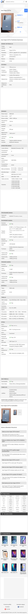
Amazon (24, 511)
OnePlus (24, 498)
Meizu (17, 501)
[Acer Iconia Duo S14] (14, 540)
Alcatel (3, 511)
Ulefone (10, 507)
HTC (24, 501)
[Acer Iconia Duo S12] (4, 540)
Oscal (10, 509)
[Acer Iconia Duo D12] (23, 540)
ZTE (4, 503)
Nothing (10, 511)
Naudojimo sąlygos (21, 604)
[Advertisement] (14, 6)
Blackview (4, 509)
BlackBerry (4, 507)
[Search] (24, 2)
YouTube (8, 609)
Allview (17, 509)
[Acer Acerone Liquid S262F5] (23, 567)
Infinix (10, 503)
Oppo (4, 498)
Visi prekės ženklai (8, 514)
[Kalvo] (3, 2)
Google (17, 500)
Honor (17, 503)
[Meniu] (26, 2)
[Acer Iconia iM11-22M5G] (4, 554)
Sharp (24, 509)
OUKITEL (17, 507)
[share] (26, 10)
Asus (4, 501)
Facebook (21, 606)
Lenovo (3, 500)
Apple (10, 496)
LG (10, 498)
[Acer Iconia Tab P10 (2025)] (14, 554)
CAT (10, 505)
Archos (24, 507)
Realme (10, 501)
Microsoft (24, 505)
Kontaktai (7, 606)
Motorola (17, 498)
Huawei (17, 496)
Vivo (24, 503)
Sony (4, 505)
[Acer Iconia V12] (4, 567)
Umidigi (17, 511)
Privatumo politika (7, 604)
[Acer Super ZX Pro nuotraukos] (7, 22)
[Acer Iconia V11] (14, 567)
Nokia (10, 500)
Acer (17, 505)
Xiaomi (24, 496)
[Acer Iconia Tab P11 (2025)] (23, 554)
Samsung (4, 496)
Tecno (24, 500)
